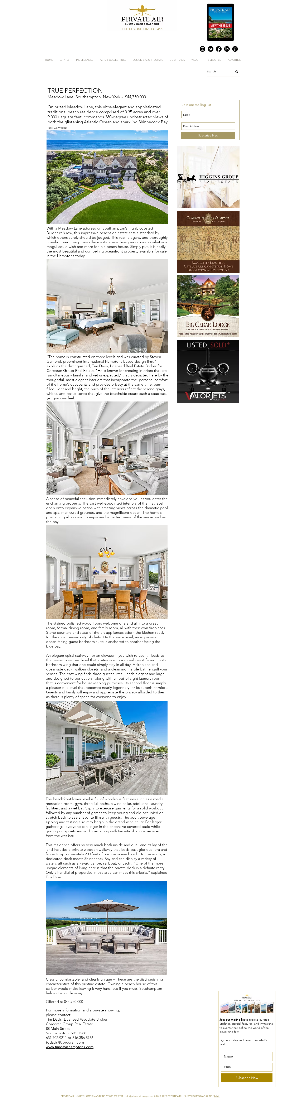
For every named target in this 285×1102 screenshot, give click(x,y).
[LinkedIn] (227, 49)
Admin (217, 1096)
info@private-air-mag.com (139, 1096)
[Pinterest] (235, 49)
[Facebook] (219, 49)
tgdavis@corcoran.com (65, 1042)
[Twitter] (210, 49)
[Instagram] (202, 49)
